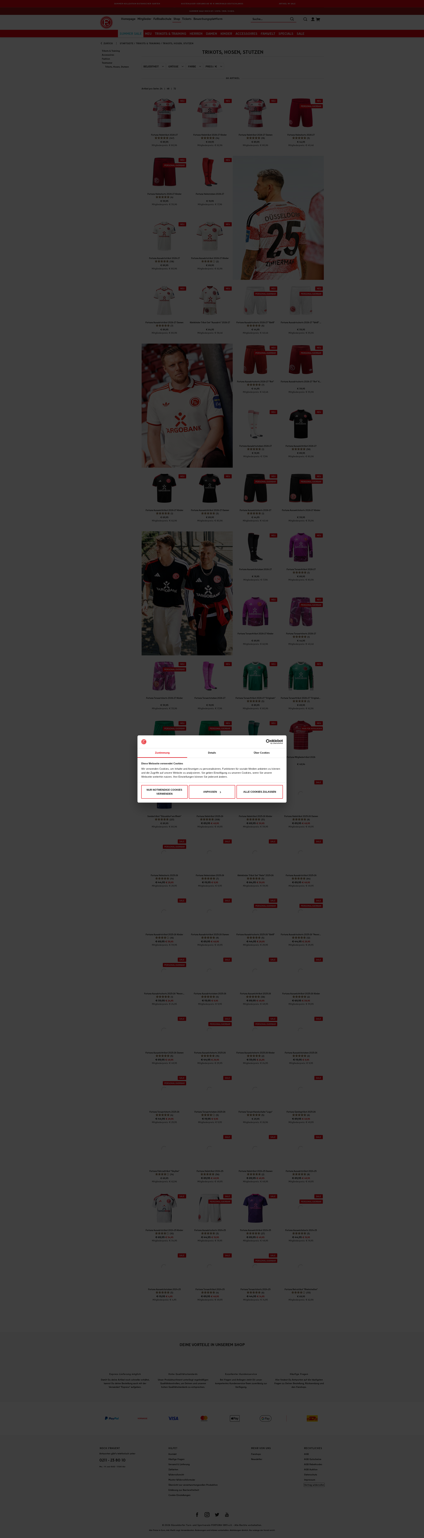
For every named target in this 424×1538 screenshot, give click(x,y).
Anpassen (210, 791)
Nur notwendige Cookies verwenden (164, 791)
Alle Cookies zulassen (259, 791)
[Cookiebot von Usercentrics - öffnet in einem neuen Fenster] (268, 741)
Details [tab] (212, 752)
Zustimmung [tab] (162, 752)
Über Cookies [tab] (262, 752)
